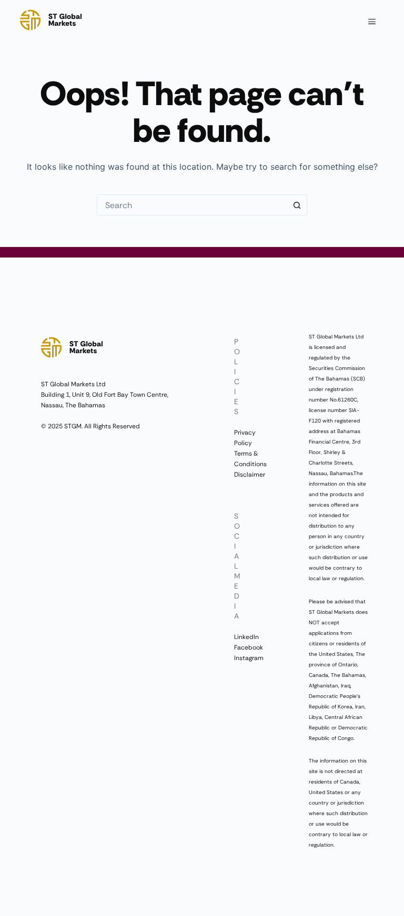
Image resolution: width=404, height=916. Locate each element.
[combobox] (192, 204)
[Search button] (297, 205)
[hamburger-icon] (372, 22)
